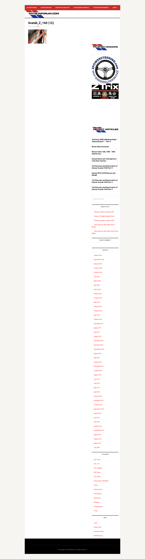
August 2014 (97, 413)
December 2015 (98, 366)
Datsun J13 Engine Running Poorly (104, 216)
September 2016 (99, 349)
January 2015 (98, 396)
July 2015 (97, 379)
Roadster (96, 502)
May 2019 (97, 302)
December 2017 (98, 323)
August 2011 (97, 443)
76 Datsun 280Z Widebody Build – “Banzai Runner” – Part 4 (105, 141)
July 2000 (97, 447)
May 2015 (97, 387)
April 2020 (97, 285)
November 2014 (98, 400)
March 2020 (97, 289)
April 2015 (97, 392)
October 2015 (98, 370)
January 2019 (98, 306)
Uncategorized (98, 506)
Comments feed (98, 531)
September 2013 (99, 430)
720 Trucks (97, 476)
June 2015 (97, 383)
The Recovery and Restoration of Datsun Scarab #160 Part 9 (105, 167)
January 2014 (98, 426)
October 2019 (98, 298)
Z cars (96, 511)
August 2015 (97, 375)
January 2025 (98, 255)
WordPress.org (98, 535)
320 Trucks (97, 459)
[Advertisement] (105, 30)
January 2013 (98, 439)
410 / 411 (97, 464)
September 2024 (99, 259)
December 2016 (98, 341)
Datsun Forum (72, 549)
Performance (98, 494)
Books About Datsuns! (100, 147)
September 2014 (99, 409)
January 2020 (98, 294)
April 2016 (97, 358)
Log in (95, 523)
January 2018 (98, 319)
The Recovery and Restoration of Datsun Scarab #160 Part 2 (105, 188)
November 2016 (98, 345)
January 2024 (98, 264)
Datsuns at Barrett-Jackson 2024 (104, 220)
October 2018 (98, 311)
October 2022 (98, 272)
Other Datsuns (98, 489)
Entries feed (97, 527)
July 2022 (97, 276)
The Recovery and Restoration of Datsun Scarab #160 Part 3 (105, 181)
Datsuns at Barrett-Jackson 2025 (104, 212)
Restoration (97, 498)
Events (96, 485)
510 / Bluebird (98, 468)
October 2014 (98, 405)
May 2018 (97, 315)
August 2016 (97, 353)
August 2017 (97, 328)
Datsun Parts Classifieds (101, 481)
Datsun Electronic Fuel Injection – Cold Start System (105, 160)
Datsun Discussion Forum (42, 14)
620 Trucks (97, 472)
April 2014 (97, 422)
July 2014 (97, 417)
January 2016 (98, 362)
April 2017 (97, 332)
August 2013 (97, 434)
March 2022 (97, 281)
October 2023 (98, 268)
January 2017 (98, 336)
